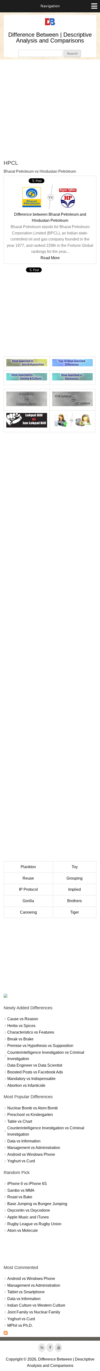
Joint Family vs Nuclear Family (33, 1312)
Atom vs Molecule (22, 1230)
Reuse (28, 878)
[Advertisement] (50, 110)
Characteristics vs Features (30, 1032)
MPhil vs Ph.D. (20, 1325)
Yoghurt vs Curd (21, 1161)
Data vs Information (24, 1141)
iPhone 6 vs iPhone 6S (27, 1184)
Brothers (74, 901)
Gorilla (28, 901)
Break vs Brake (20, 1039)
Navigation (50, 6)
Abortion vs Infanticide (26, 1085)
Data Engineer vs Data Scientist (34, 1065)
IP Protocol (28, 889)
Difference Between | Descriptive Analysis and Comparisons (50, 37)
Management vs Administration (33, 1148)
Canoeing (28, 912)
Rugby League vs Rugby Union (34, 1224)
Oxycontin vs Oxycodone (28, 1210)
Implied (74, 889)
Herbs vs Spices (21, 1026)
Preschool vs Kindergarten (30, 1115)
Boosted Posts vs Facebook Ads (35, 1072)
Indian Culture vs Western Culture (36, 1305)
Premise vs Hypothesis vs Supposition (40, 1046)
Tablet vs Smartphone (26, 1292)
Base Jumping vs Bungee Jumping (37, 1204)
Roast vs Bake (19, 1197)
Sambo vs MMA (20, 1190)
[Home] (50, 25)
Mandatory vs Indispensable (31, 1079)
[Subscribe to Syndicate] (6, 1333)
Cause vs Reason (22, 1019)
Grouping (75, 878)
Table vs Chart (19, 1121)
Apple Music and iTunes (28, 1217)
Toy (75, 867)
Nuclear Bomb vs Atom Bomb (32, 1108)
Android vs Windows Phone (31, 1154)
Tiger (74, 912)
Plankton (28, 867)
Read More (50, 258)
